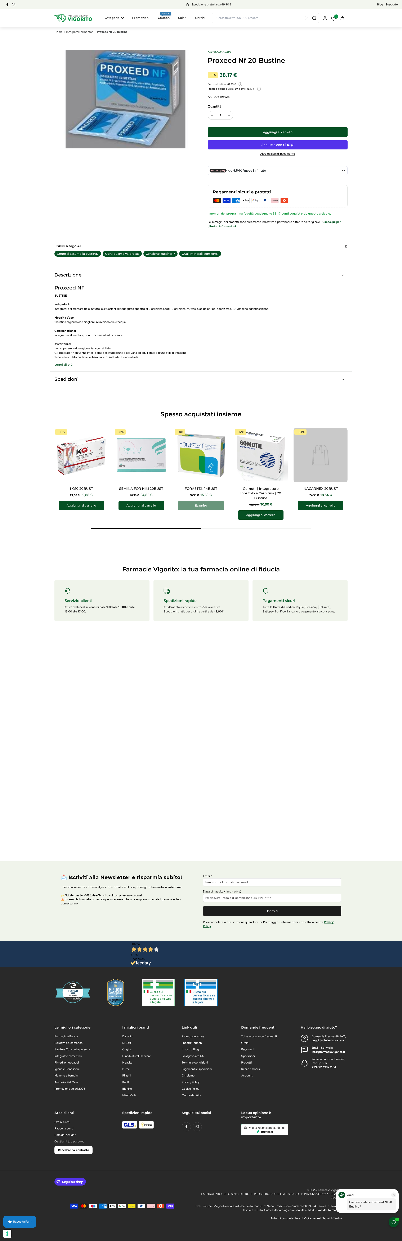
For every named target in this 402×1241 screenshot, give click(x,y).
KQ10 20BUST (81, 489)
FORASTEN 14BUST (201, 489)
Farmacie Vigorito (329, 1190)
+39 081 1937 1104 (324, 1067)
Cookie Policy (190, 1089)
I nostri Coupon (192, 1043)
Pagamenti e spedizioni (197, 1069)
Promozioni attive (193, 1036)
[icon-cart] (342, 18)
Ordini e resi (62, 1122)
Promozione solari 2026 (69, 1089)
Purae (126, 1069)
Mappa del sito (191, 1095)
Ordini (245, 1043)
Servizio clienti (78, 600)
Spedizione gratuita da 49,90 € (200, 4)
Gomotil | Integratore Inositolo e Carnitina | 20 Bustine (260, 493)
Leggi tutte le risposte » (328, 1040)
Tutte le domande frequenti (259, 1036)
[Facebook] (7, 4)
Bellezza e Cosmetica (68, 1043)
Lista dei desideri (65, 1135)
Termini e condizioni (195, 1062)
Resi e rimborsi (250, 1069)
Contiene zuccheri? (160, 254)
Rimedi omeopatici (66, 1062)
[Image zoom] (124, 120)
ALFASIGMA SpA (219, 52)
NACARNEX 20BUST (321, 489)
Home (58, 32)
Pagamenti (248, 1049)
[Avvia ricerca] (314, 18)
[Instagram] (13, 4)
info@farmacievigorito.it (328, 1052)
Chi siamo (188, 1075)
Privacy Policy (191, 1082)
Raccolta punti (63, 1128)
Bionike (127, 1089)
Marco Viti (129, 1095)
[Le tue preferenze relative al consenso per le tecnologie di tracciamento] (7, 1234)
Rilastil (126, 1075)
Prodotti (246, 1062)
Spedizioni (248, 1056)
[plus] (229, 115)
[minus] (212, 115)
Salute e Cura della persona (72, 1049)
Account (247, 1075)
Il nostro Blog (190, 1049)
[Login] (324, 18)
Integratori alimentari (79, 32)
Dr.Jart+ (127, 1043)
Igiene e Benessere (67, 1069)
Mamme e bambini (66, 1075)
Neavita (127, 1062)
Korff (125, 1082)
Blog (380, 4)
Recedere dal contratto (73, 1150)
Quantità (214, 106)
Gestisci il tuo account (69, 1141)
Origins (127, 1049)
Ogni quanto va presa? (122, 254)
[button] (278, 132)
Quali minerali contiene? (200, 254)
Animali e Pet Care (66, 1082)
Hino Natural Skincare (136, 1056)
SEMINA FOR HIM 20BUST (141, 489)
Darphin (127, 1036)
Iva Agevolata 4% (193, 1056)
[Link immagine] (158, 992)
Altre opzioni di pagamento (277, 154)
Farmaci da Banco (66, 1036)
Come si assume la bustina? (77, 254)
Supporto (391, 4)
